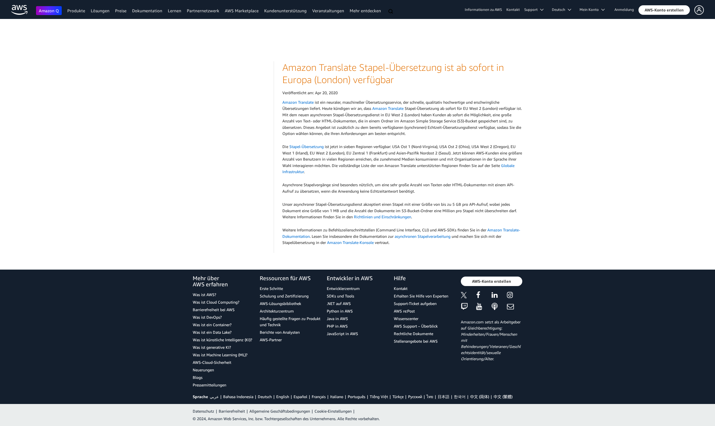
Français (319, 396)
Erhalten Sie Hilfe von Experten (421, 296)
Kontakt (513, 9)
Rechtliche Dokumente (413, 333)
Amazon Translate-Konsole (350, 242)
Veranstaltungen (328, 10)
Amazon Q (49, 10)
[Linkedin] (499, 296)
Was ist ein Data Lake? (212, 332)
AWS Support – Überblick (416, 326)
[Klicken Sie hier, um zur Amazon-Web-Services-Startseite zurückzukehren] (19, 10)
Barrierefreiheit (232, 411)
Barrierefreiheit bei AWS (214, 309)
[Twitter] (468, 296)
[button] (664, 10)
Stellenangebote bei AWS (416, 341)
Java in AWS (337, 318)
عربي (214, 396)
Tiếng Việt (379, 396)
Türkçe (398, 396)
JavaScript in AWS (342, 333)
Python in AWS (340, 311)
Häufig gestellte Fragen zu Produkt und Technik (290, 321)
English (282, 396)
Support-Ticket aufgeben (415, 303)
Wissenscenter (406, 318)
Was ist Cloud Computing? (216, 302)
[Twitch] (468, 307)
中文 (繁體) (503, 396)
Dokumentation (147, 10)
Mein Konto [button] (590, 9)
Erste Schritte (271, 288)
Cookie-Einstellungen (333, 411)
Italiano (336, 396)
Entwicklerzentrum (343, 288)
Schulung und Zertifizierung (284, 296)
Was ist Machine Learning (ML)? (220, 354)
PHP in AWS (337, 326)
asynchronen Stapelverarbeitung (423, 236)
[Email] (514, 307)
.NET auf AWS (339, 303)
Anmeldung (624, 9)
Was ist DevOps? (207, 317)
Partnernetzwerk (203, 10)
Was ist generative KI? (212, 347)
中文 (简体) (479, 396)
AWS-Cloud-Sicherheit (212, 362)
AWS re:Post (404, 311)
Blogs (197, 377)
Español (300, 396)
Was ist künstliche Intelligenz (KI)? (222, 339)
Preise (121, 10)
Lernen (174, 10)
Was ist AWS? (204, 294)
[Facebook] (484, 296)
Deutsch (265, 396)
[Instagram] (514, 296)
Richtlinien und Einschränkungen (382, 216)
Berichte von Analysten (280, 332)
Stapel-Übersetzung (306, 146)
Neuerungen (203, 369)
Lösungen (100, 10)
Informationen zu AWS (483, 9)
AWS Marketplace (242, 10)
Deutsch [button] (560, 9)
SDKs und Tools (340, 296)
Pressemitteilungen (209, 385)
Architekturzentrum (277, 311)
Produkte (76, 10)
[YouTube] (484, 307)
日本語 (443, 396)
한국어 (460, 396)
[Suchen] (391, 11)
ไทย (429, 396)
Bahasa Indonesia (238, 396)
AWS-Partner (271, 339)
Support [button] (532, 9)
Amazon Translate (298, 102)
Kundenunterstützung (285, 10)
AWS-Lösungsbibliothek (280, 303)
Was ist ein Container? (212, 324)
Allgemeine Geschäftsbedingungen (279, 411)
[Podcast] (499, 307)
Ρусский (415, 396)
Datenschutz (203, 411)
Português (356, 396)
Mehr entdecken (365, 10)
